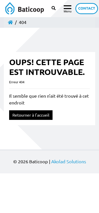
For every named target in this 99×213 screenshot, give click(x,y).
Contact (86, 8)
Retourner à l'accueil (30, 115)
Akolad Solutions (68, 161)
